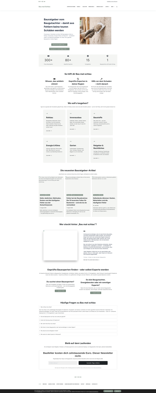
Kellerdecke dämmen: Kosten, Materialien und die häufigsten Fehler (104, 200)
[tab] (78, 310)
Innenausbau (91, 6)
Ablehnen (117, 391)
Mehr (112, 6)
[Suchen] (116, 6)
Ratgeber (69, 194)
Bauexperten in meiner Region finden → (59, 49)
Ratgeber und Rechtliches (77, 194)
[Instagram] (39, 1)
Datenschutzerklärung (97, 367)
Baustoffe (85, 6)
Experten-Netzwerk (71, 6)
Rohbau (78, 6)
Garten (107, 6)
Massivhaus (96, 194)
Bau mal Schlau (44, 7)
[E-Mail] (44, 1)
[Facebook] (77, 377)
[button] (49, 131)
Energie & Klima (100, 6)
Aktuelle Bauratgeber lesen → (59, 44)
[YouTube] (42, 1)
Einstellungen (39, 391)
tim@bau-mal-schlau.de (112, 1)
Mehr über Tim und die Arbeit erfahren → (91, 259)
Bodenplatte (42, 194)
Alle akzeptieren (108, 391)
